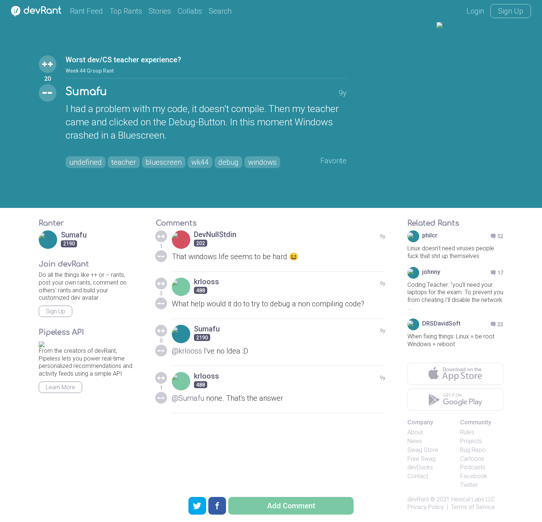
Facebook (473, 476)
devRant (418, 499)
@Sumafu (188, 398)
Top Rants (126, 11)
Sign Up (510, 11)
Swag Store (422, 449)
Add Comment (291, 505)
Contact (417, 476)
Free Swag (421, 458)
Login (475, 11)
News (414, 441)
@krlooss (187, 351)
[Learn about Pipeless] (42, 343)
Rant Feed (86, 11)
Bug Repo (473, 449)
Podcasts (472, 467)
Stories (160, 11)
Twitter (469, 484)
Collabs (190, 11)
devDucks (420, 467)
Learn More (60, 387)
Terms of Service (473, 507)
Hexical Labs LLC (473, 499)
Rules (467, 432)
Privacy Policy (425, 507)
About (415, 432)
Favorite (333, 160)
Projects (471, 441)
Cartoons (472, 458)
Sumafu (86, 92)
